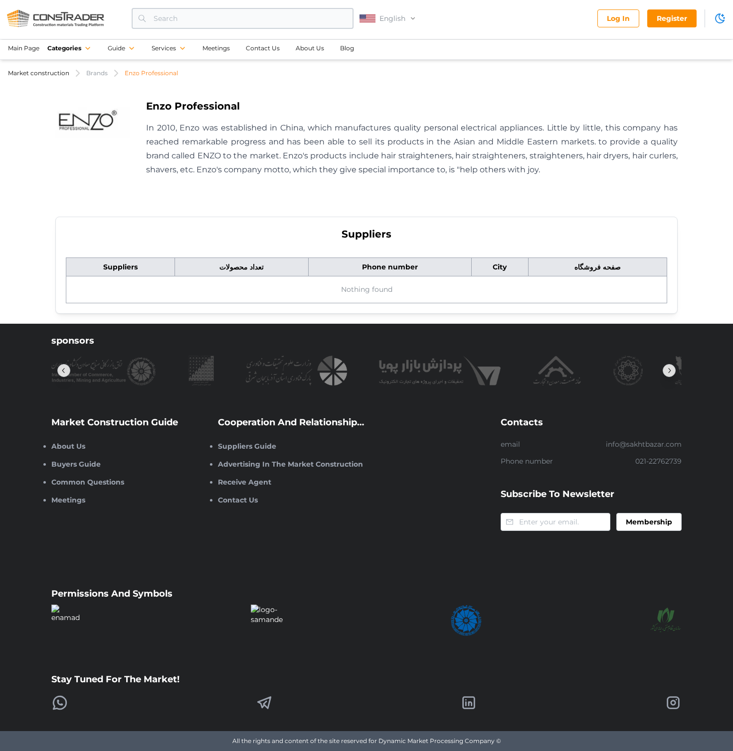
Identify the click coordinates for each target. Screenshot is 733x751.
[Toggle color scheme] (720, 18)
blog (347, 48)
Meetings (216, 48)
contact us (263, 48)
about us (310, 48)
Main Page (23, 48)
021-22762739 (658, 461)
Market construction (38, 73)
